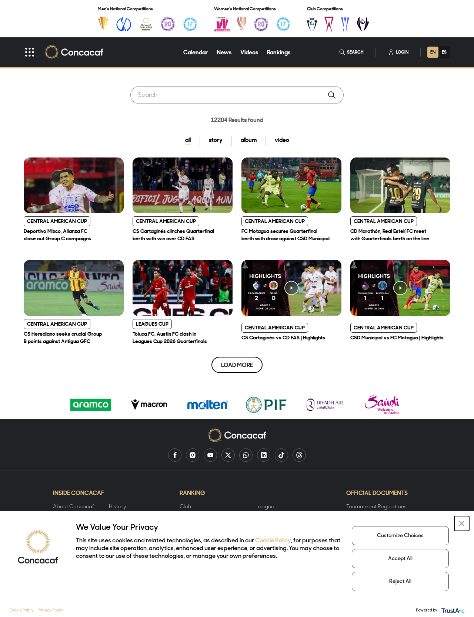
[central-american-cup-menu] (329, 24)
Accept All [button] (400, 559)
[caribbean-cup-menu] (345, 24)
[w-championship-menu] (222, 24)
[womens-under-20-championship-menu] (261, 24)
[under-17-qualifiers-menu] (190, 24)
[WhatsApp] (246, 455)
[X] (228, 455)
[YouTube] (210, 455)
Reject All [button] (400, 581)
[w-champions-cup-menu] (363, 24)
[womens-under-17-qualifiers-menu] (283, 24)
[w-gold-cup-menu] (241, 24)
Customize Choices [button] (400, 536)
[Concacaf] (73, 52)
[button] (461, 523)
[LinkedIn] (263, 455)
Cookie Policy (273, 541)
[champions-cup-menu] (312, 24)
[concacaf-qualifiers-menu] (146, 24)
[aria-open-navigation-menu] (30, 52)
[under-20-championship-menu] (167, 24)
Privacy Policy (50, 610)
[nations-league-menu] (123, 24)
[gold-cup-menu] (103, 24)
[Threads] (299, 455)
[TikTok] (281, 455)
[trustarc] (452, 610)
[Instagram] (192, 455)
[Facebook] (174, 455)
